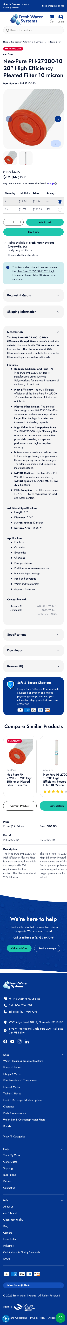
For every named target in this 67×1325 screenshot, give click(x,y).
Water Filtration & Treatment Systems (23, 1061)
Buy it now (33, 231)
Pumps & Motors (12, 1067)
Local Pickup (10, 1239)
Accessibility (55, 1318)
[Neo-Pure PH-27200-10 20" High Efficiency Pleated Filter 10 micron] (20, 752)
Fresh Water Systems (24, 1295)
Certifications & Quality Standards (21, 1252)
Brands (7, 1126)
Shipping (8, 1168)
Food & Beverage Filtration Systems (22, 1100)
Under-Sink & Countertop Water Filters (24, 1119)
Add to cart (45, 222)
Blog (5, 1226)
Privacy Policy (37, 1318)
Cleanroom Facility (13, 1220)
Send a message (47, 948)
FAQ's (6, 1259)
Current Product (19, 806)
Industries (8, 1246)
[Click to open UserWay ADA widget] (6, 1319)
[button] (52, 19)
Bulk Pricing (9, 1175)
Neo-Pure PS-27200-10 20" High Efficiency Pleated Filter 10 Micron (33, 273)
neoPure (8, 54)
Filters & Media (11, 1087)
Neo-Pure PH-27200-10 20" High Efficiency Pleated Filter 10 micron (19, 779)
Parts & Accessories (14, 1113)
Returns (7, 1181)
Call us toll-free (19, 948)
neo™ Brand (10, 1213)
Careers (7, 1233)
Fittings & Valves (12, 1074)
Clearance (8, 1106)
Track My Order (12, 1155)
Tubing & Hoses (12, 1093)
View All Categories (14, 1136)
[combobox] (33, 30)
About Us (8, 1207)
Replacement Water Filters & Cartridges (27, 41)
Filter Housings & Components (20, 1080)
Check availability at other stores (23, 255)
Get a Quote (10, 1162)
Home (5, 41)
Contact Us (9, 1188)
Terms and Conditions (15, 1318)
